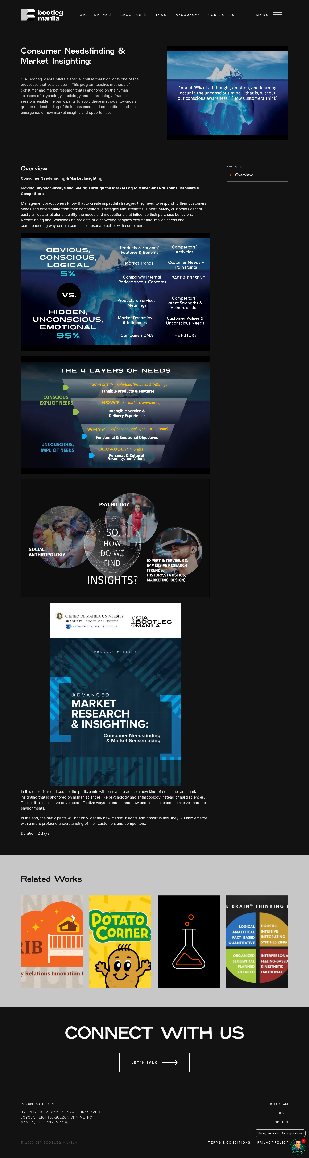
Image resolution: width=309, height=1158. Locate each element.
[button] (95, 15)
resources (188, 15)
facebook (278, 1113)
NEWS (160, 15)
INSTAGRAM (278, 1104)
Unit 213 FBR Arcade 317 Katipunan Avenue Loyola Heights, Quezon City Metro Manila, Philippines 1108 (63, 1117)
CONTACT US (221, 15)
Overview (244, 175)
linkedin (280, 1122)
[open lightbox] (227, 93)
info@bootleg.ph (38, 1104)
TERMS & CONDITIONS (229, 1142)
